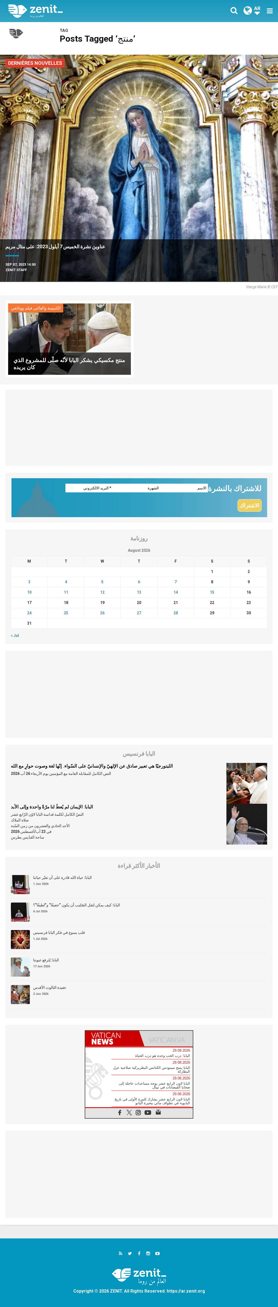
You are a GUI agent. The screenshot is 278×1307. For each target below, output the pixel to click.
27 (139, 613)
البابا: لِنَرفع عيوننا (46, 960)
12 (102, 592)
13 (139, 592)
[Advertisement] (139, 428)
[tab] (112, 1038)
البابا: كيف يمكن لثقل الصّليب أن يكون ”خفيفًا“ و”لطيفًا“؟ (76, 905)
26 (102, 613)
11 (66, 592)
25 (66, 613)
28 (175, 613)
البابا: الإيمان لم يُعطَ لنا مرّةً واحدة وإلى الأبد (52, 806)
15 (212, 592)
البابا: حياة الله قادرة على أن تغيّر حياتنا (62, 877)
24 (29, 613)
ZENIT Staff (16, 270)
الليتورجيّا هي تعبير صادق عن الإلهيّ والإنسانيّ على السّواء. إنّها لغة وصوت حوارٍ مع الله (92, 766)
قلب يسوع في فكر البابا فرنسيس (59, 932)
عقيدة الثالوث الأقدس (49, 987)
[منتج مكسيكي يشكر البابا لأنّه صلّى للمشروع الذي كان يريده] (69, 339)
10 (29, 592)
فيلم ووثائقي (21, 308)
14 (175, 592)
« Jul (15, 635)
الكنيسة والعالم (48, 308)
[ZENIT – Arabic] (77, 11)
